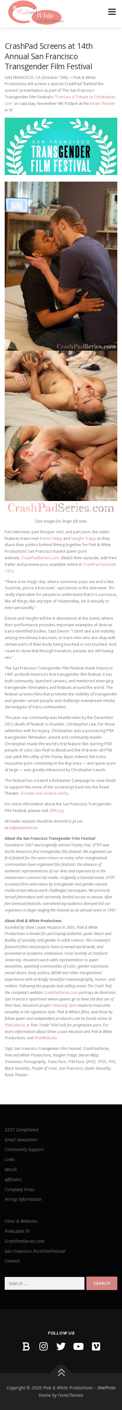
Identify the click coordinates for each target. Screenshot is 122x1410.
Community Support (24, 1149)
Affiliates (13, 1179)
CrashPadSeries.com (40, 557)
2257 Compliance (22, 1130)
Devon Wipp (51, 538)
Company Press (19, 1189)
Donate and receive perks (44, 793)
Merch (11, 1169)
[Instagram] (43, 1346)
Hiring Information (23, 1199)
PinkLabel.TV (17, 1231)
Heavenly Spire (65, 1005)
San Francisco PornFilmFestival (35, 1251)
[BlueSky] (26, 1346)
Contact (12, 1261)
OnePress (106, 1388)
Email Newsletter (21, 1140)
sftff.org (56, 810)
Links (10, 1159)
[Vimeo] (96, 1346)
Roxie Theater (102, 103)
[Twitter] (61, 1346)
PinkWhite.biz (45, 1038)
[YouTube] (78, 1346)
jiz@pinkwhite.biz (23, 827)
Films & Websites (21, 1221)
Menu (111, 11)
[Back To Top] (61, 1373)
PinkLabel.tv (15, 1025)
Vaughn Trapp (83, 538)
